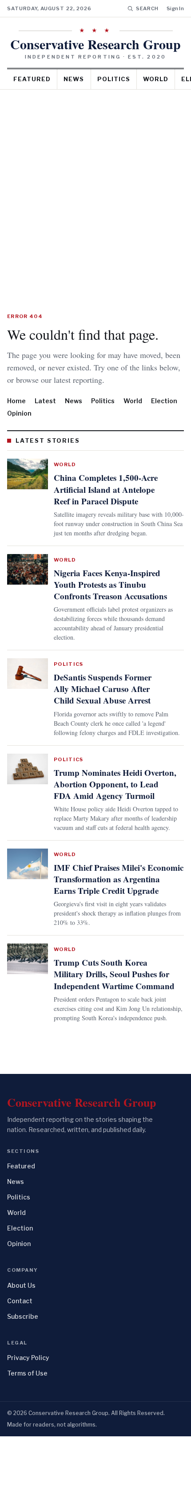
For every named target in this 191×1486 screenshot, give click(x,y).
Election (164, 413)
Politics (113, 79)
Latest (45, 413)
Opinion (19, 425)
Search (147, 8)
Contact (19, 1350)
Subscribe (22, 1366)
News (74, 79)
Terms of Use (27, 1423)
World (155, 79)
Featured (32, 79)
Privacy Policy (28, 1407)
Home (16, 413)
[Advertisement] (95, 189)
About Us (21, 1335)
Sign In (175, 8)
